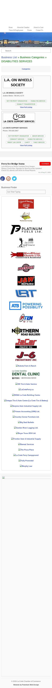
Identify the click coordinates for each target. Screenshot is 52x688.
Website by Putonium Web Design (26, 685)
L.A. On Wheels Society (13, 93)
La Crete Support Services (15, 128)
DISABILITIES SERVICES (38, 101)
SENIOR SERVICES (38, 136)
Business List (9, 57)
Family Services (39, 142)
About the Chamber (23, 27)
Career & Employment (16, 30)
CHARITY (27, 142)
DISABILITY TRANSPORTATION (26, 104)
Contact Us (39, 30)
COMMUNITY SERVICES (17, 139)
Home (11, 27)
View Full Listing (26, 107)
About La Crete (38, 27)
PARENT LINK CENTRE (14, 142)
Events (29, 30)
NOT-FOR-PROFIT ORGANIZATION (17, 101)
